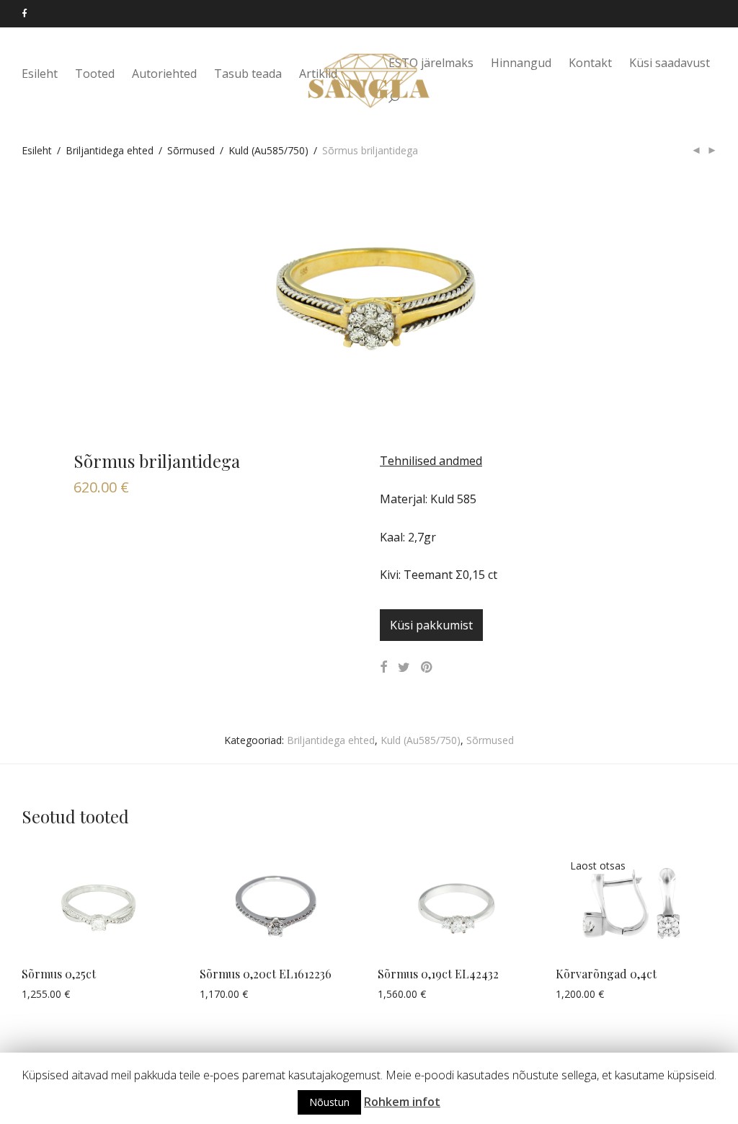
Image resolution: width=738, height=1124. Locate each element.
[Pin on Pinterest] (427, 667)
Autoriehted (164, 73)
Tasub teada (248, 73)
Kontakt (590, 63)
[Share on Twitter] (404, 667)
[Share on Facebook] (383, 667)
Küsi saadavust (669, 63)
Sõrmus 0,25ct (59, 973)
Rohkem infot (402, 1102)
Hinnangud (521, 63)
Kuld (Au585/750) (268, 150)
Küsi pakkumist (431, 625)
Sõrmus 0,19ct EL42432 (438, 973)
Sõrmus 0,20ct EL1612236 (266, 973)
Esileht (40, 73)
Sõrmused (191, 150)
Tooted (95, 73)
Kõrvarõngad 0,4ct (606, 973)
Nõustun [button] (329, 1102)
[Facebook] (24, 13)
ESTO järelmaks (431, 63)
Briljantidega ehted (110, 150)
